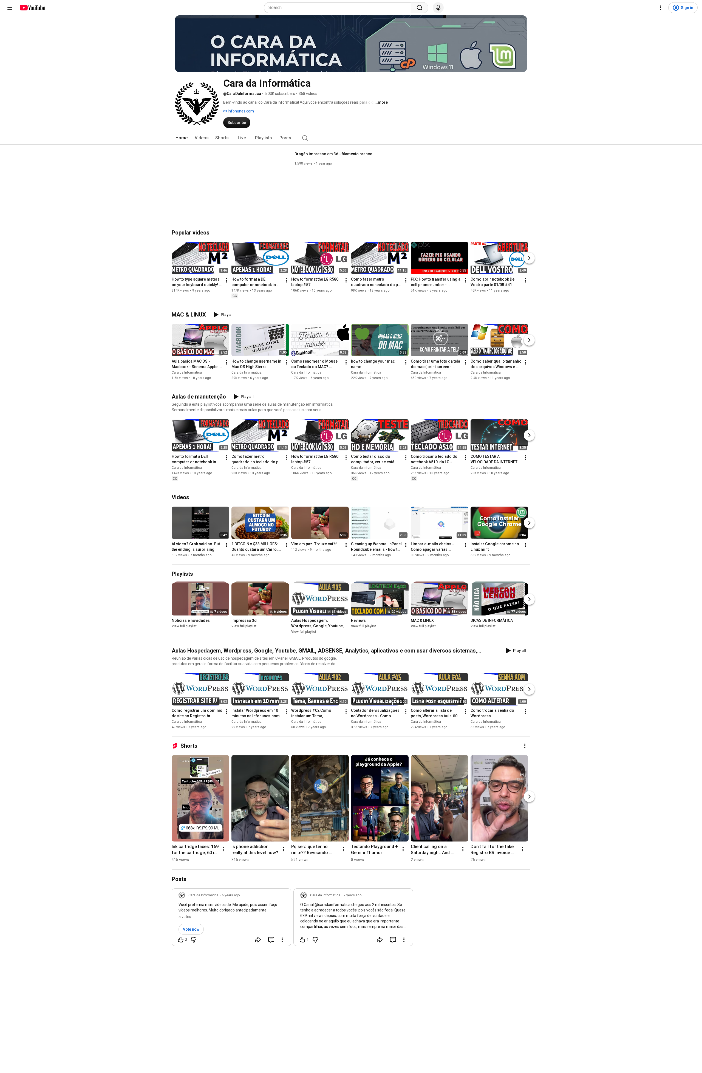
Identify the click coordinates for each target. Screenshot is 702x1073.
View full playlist (184, 626)
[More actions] (226, 280)
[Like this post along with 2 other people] (180, 939)
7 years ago (352, 895)
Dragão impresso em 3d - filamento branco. (334, 154)
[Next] (529, 258)
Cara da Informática (187, 372)
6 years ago (231, 895)
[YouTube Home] (32, 7)
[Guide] (10, 7)
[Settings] (660, 7)
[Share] (258, 939)
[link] (231, 919)
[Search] (419, 7)
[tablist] (351, 138)
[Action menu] (282, 939)
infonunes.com (240, 111)
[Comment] (271, 939)
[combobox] (339, 7)
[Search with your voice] (438, 7)
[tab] (181, 138)
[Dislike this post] (193, 939)
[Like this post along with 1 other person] (302, 939)
